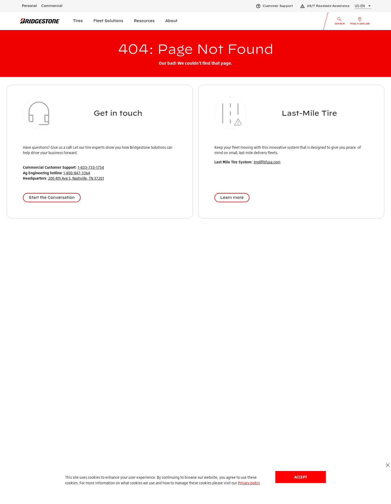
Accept (300, 477)
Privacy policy (249, 483)
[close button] (387, 465)
